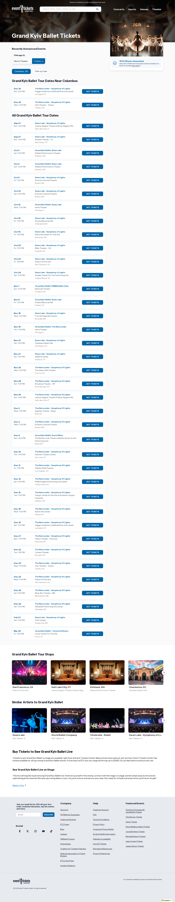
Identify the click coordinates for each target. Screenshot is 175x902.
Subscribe (48, 815)
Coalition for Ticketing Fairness (73, 849)
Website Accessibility (102, 839)
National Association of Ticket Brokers (72, 854)
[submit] (97, 9)
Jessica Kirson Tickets (135, 846)
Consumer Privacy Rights (103, 829)
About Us (64, 810)
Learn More (136, 66)
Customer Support (101, 810)
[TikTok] (51, 831)
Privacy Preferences (101, 853)
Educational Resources (102, 849)
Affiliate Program (67, 839)
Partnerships (65, 844)
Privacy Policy (98, 824)
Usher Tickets (131, 822)
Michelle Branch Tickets (135, 836)
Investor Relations (67, 865)
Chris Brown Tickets (134, 817)
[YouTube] (43, 831)
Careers (63, 834)
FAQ (94, 815)
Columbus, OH (21, 71)
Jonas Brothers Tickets (135, 831)
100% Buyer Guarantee (70, 815)
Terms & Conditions (101, 819)
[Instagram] (35, 831)
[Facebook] (20, 831)
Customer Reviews (68, 819)
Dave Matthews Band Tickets (138, 827)
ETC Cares (64, 824)
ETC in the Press (67, 861)
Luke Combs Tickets (134, 841)
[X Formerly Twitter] (28, 831)
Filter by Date (41, 71)
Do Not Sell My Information (104, 834)
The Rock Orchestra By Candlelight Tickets (135, 811)
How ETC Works (99, 844)
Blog (62, 829)
